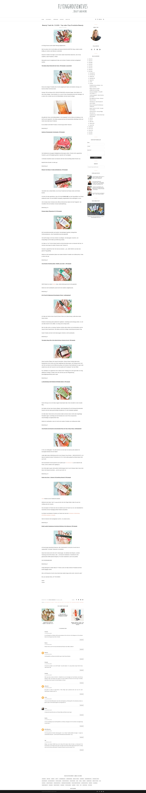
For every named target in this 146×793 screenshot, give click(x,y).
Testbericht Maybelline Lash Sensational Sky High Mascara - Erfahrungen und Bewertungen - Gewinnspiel (98, 188)
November (92, 74)
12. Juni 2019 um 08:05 (48, 633)
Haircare (74, 602)
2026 (90, 59)
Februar (91, 123)
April (90, 119)
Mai (90, 118)
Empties (59, 602)
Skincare (81, 602)
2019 (90, 71)
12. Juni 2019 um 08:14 (48, 654)
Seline (46, 708)
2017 (90, 128)
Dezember (91, 73)
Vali (45, 740)
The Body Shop (96, 778)
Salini (55, 791)
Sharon (46, 642)
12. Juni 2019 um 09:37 (48, 698)
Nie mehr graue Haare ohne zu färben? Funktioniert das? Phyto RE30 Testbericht (98, 177)
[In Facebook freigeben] (76, 600)
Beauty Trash (54, 602)
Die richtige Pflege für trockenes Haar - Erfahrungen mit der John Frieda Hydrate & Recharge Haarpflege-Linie (98, 183)
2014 (90, 133)
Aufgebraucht (48, 602)
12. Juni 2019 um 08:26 (48, 663)
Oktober (91, 76)
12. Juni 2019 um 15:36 (48, 719)
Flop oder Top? (68, 602)
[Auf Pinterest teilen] (81, 600)
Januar (91, 125)
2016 (90, 130)
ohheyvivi (46, 686)
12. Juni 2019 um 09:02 (48, 687)
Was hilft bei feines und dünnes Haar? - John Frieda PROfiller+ (98, 194)
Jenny (46, 697)
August (91, 80)
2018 (90, 126)
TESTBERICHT (69, 462)
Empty (63, 602)
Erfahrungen (69, 778)
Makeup (77, 602)
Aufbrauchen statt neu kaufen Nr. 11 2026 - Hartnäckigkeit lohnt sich (96, 217)
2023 (90, 64)
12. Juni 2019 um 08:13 (48, 644)
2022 (90, 66)
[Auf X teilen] (78, 600)
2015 (90, 132)
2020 (90, 69)
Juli (90, 81)
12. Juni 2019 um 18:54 (48, 730)
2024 (90, 62)
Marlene (46, 652)
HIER (43, 498)
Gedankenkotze (88, 778)
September (92, 78)
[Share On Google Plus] (83, 600)
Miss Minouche (48, 729)
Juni (90, 83)
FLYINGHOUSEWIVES (48, 791)
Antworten (81, 639)
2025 (90, 60)
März (91, 121)
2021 (90, 67)
